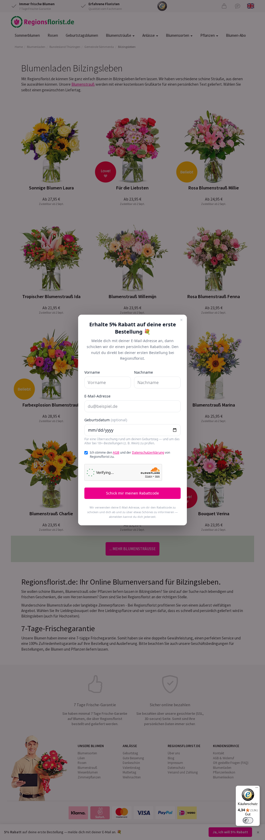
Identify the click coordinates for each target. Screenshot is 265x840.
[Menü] (257, 789)
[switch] (248, 820)
